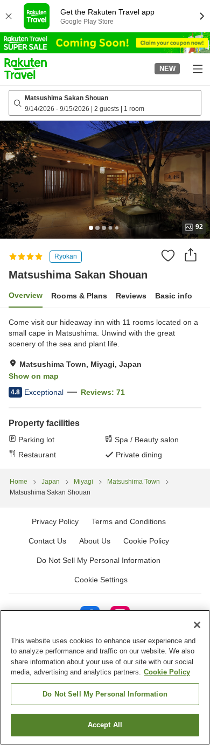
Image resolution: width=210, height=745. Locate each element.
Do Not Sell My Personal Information (105, 694)
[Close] (197, 625)
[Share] (190, 255)
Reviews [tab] (131, 295)
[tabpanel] (105, 388)
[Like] (168, 255)
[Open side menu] (197, 68)
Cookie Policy (167, 672)
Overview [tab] (26, 295)
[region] (105, 677)
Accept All (105, 725)
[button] (25, 68)
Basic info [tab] (173, 295)
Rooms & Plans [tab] (79, 295)
